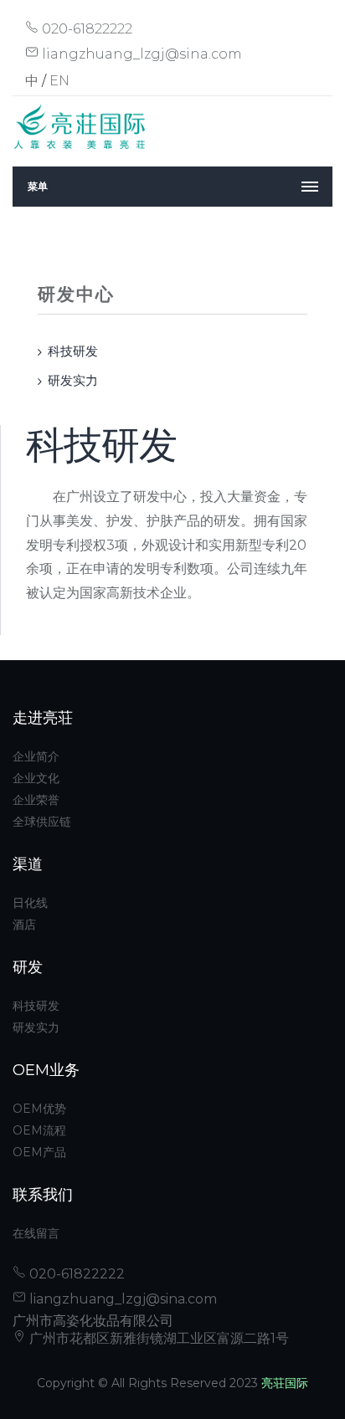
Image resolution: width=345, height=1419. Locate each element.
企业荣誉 (36, 799)
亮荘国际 (284, 1383)
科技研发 (73, 351)
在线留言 (36, 1233)
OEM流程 (39, 1130)
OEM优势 (39, 1108)
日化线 (30, 902)
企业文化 (36, 778)
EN (59, 81)
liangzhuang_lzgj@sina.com (140, 54)
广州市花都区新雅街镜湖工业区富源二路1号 (157, 1338)
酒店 (24, 924)
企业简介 (36, 756)
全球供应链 (42, 821)
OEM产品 (39, 1152)
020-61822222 (85, 29)
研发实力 (73, 380)
